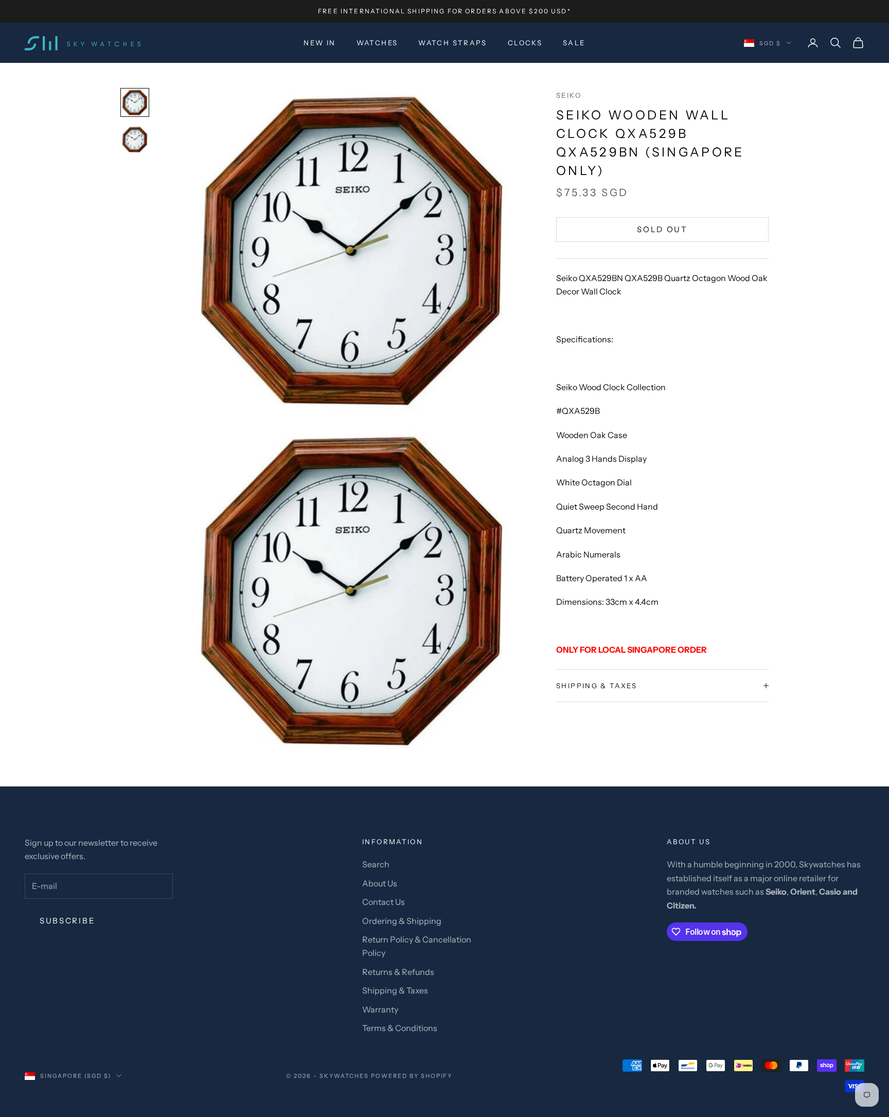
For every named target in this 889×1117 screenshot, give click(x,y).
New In (319, 43)
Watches (377, 43)
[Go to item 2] (134, 139)
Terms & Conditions (399, 1028)
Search (375, 864)
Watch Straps (452, 43)
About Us (379, 883)
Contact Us (383, 902)
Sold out (662, 229)
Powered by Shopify (412, 1075)
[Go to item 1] (134, 102)
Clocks (525, 43)
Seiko (568, 95)
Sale (574, 43)
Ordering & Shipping (401, 921)
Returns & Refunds (398, 972)
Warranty (380, 1009)
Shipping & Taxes (395, 990)
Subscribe (67, 921)
